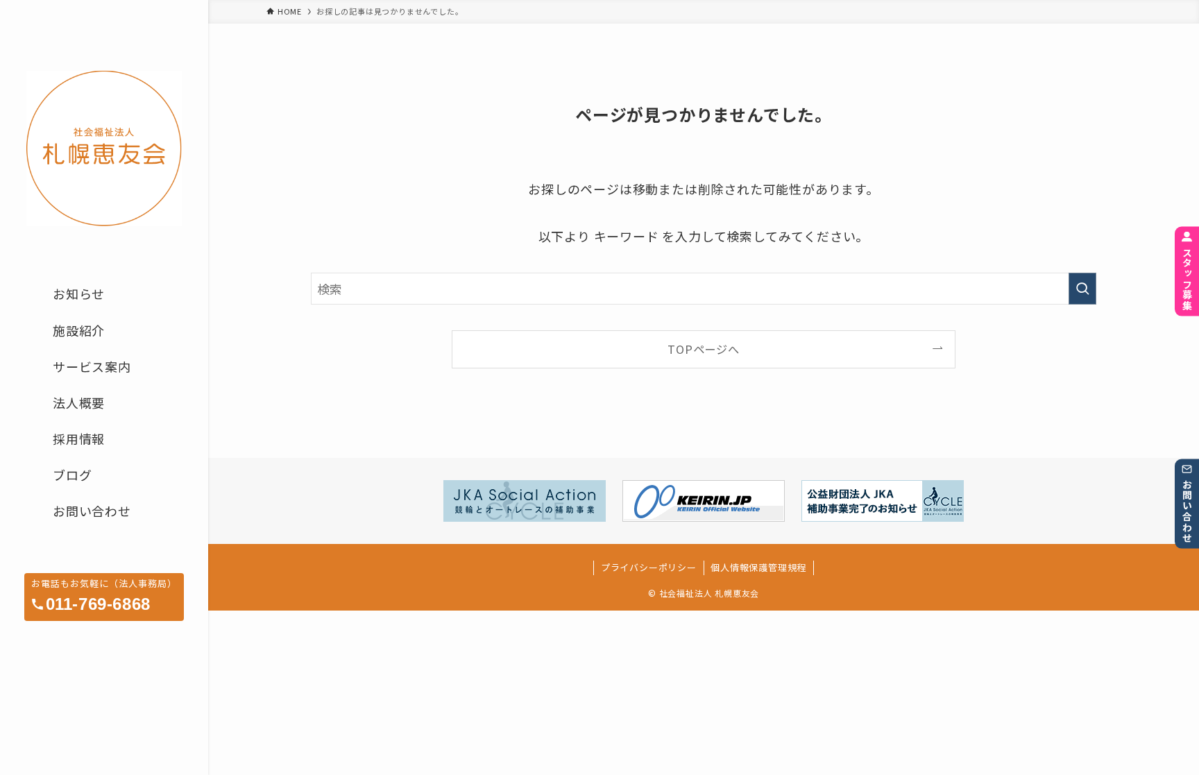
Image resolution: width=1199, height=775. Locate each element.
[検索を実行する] (1082, 289)
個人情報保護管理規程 (758, 567)
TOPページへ (703, 349)
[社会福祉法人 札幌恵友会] (104, 148)
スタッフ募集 (1187, 279)
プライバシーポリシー (649, 567)
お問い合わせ (1187, 511)
